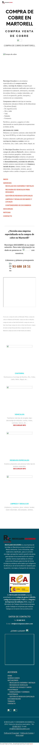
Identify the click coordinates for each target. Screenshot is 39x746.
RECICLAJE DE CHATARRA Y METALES (19, 186)
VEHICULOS (19, 414)
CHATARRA (19, 373)
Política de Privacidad (11, 733)
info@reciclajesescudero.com (22, 624)
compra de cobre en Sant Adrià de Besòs (13, 322)
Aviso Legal (19, 735)
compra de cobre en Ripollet (27, 319)
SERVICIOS (7, 183)
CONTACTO (7, 216)
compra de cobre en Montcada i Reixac (18, 316)
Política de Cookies (26, 733)
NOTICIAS (7, 212)
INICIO (5, 179)
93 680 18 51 (21, 620)
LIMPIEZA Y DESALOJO (19, 504)
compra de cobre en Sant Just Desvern (21, 325)
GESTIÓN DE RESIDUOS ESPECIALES (19, 196)
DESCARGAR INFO (19, 425)
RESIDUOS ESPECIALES (19, 460)
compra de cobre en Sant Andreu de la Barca (19, 330)
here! (31, 744)
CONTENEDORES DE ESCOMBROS (18, 205)
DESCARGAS (8, 209)
